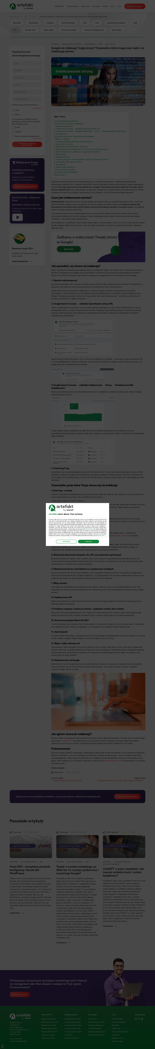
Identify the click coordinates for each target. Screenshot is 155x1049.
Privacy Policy (89, 529)
